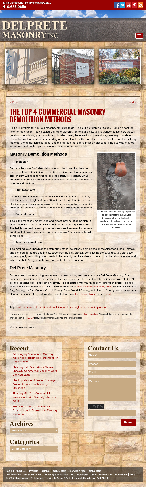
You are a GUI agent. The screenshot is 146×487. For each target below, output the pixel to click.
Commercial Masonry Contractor (23, 474)
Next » (132, 102)
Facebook (81, 293)
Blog (85, 314)
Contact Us (95, 471)
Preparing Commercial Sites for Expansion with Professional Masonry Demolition (35, 410)
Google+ (108, 293)
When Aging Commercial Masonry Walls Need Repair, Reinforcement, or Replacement (35, 358)
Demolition (93, 314)
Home (9, 471)
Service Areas (78, 471)
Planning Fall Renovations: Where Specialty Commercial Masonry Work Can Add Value (35, 371)
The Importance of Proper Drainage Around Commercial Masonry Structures (34, 384)
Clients (46, 471)
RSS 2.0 (30, 318)
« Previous (16, 102)
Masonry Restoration (56, 474)
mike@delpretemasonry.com (94, 286)
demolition (42, 307)
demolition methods (61, 307)
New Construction (102, 474)
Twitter (93, 293)
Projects (33, 471)
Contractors (59, 471)
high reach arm (84, 307)
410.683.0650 (14, 7)
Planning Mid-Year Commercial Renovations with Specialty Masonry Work (34, 397)
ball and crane (25, 307)
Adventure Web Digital (97, 478)
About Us (21, 471)
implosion (100, 307)
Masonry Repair (80, 474)
